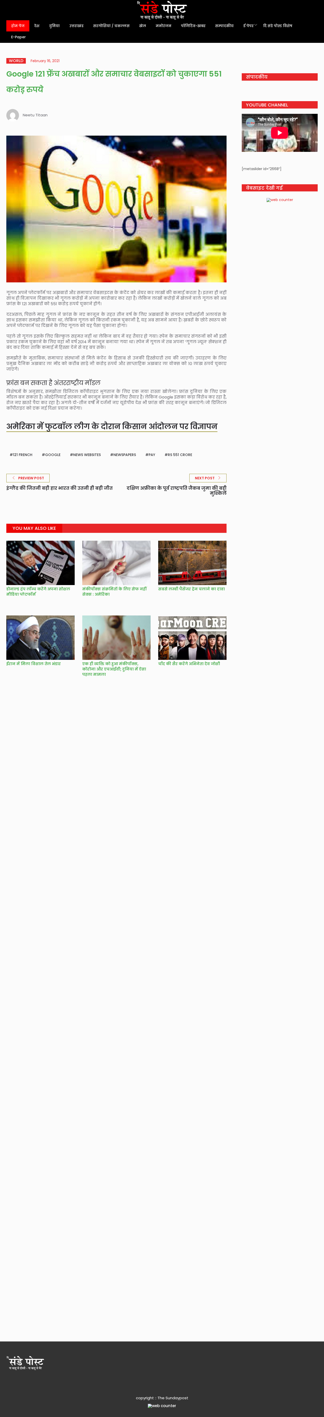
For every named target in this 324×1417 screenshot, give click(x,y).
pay (152, 454)
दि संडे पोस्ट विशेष (277, 25)
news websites (87, 454)
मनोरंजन (163, 25)
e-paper (18, 37)
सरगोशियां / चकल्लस (111, 25)
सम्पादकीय (224, 25)
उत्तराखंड (76, 25)
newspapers (124, 454)
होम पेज (18, 25)
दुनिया (54, 25)
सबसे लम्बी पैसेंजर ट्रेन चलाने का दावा (192, 589)
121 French (22, 454)
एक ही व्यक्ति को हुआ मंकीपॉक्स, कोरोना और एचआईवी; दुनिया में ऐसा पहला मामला (114, 669)
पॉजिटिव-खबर (193, 25)
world (16, 60)
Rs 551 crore (180, 454)
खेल (142, 25)
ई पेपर (248, 25)
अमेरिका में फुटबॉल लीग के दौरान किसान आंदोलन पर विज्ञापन (111, 426)
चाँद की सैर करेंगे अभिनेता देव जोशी (189, 663)
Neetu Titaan (35, 115)
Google (52, 454)
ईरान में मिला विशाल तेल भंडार (33, 663)
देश (36, 25)
